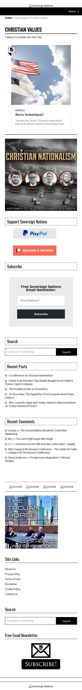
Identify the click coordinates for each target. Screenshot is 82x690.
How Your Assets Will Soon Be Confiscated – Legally (45, 444)
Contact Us (11, 594)
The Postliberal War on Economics (28, 389)
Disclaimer (11, 584)
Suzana (12, 430)
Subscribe (41, 314)
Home (8, 17)
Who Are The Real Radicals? (29, 114)
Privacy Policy (12, 574)
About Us (10, 569)
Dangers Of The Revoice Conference (29, 452)
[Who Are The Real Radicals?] (41, 74)
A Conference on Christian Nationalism (31, 375)
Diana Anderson (17, 457)
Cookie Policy (12, 589)
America (20, 110)
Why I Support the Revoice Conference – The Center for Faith (42, 449)
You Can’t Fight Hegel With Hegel (34, 439)
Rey (10, 439)
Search (66, 352)
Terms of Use (12, 579)
